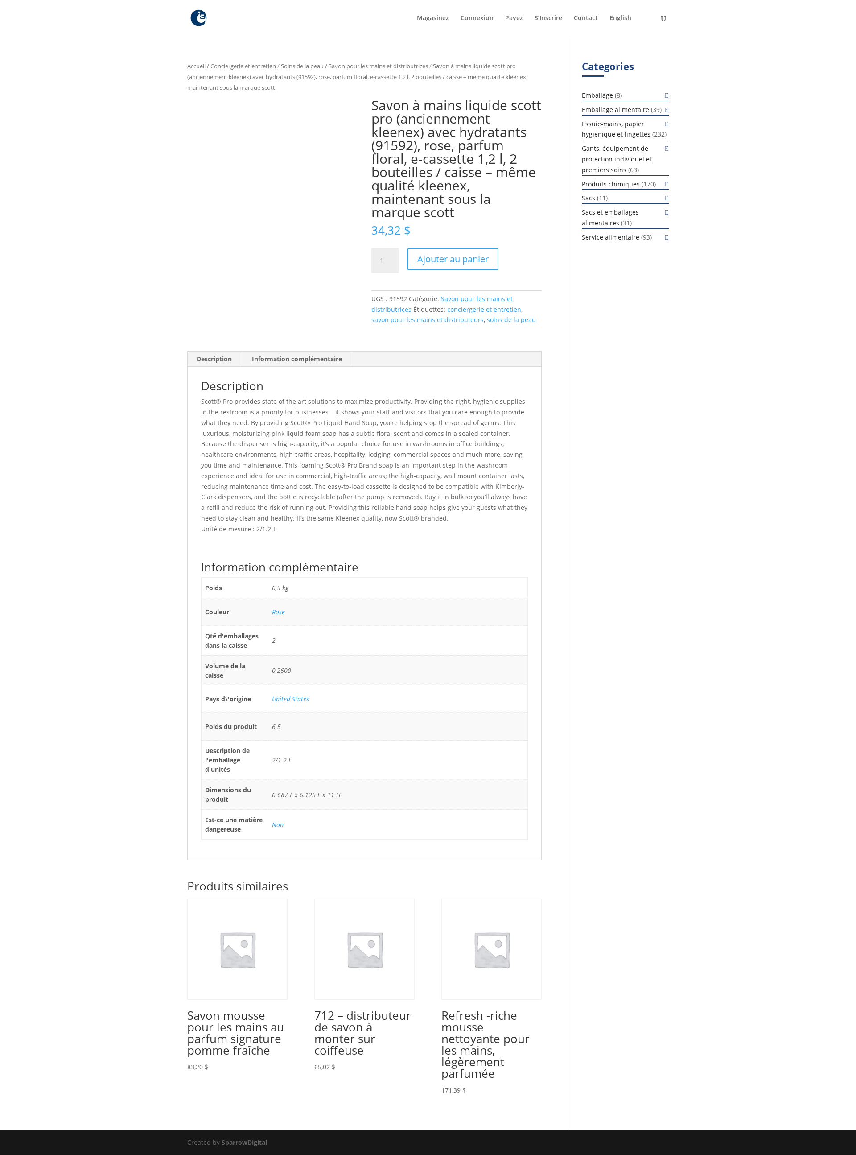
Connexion (477, 18)
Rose (278, 612)
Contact (586, 18)
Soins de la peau (302, 66)
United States (290, 699)
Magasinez (433, 18)
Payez (514, 18)
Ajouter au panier (453, 259)
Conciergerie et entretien (243, 66)
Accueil (196, 66)
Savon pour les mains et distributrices (378, 66)
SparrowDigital (244, 1142)
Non (278, 824)
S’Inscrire (548, 18)
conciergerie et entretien (484, 309)
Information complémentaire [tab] (297, 359)
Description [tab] (214, 359)
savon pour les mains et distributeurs (427, 319)
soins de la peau (511, 319)
